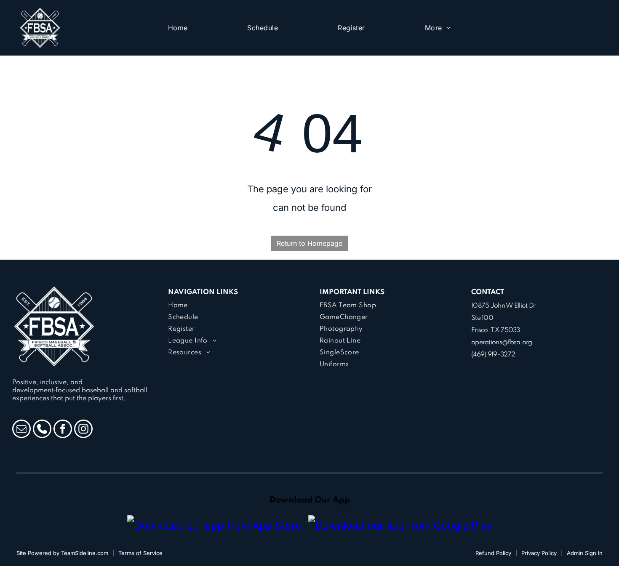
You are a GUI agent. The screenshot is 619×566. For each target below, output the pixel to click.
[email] (21, 430)
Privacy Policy (539, 553)
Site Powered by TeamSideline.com (62, 553)
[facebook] (62, 430)
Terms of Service (140, 553)
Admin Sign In (585, 553)
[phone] (42, 430)
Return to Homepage (309, 243)
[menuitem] (178, 28)
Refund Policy (493, 553)
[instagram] (83, 430)
